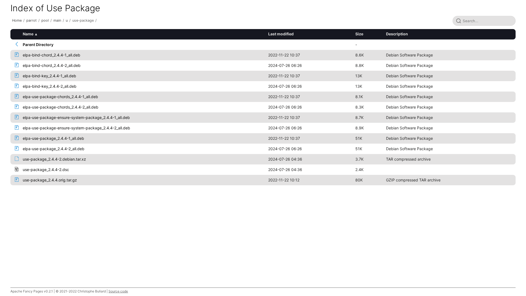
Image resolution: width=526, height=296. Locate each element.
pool (45, 20)
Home (17, 20)
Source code (118, 291)
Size (359, 34)
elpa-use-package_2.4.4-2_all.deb (53, 148)
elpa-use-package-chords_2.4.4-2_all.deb (60, 107)
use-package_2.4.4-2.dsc (46, 169)
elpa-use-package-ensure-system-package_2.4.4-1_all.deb (76, 117)
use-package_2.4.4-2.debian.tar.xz (54, 159)
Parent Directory (38, 44)
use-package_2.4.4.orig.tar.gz (50, 180)
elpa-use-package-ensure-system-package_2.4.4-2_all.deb (76, 128)
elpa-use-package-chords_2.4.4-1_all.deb (60, 96)
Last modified (281, 34)
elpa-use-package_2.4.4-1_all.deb (53, 138)
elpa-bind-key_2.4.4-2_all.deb (49, 86)
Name (28, 34)
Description (397, 34)
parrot (31, 20)
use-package (83, 20)
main (57, 20)
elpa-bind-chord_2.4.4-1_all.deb (51, 55)
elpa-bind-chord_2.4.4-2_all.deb (52, 65)
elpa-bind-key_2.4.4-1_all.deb (49, 75)
